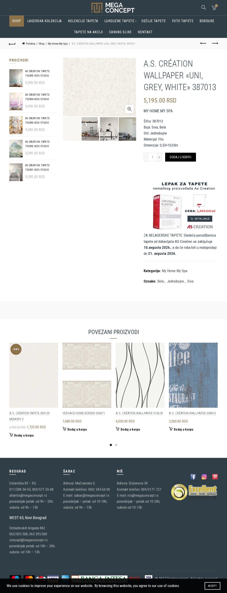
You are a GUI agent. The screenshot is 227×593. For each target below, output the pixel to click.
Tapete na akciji (88, 32)
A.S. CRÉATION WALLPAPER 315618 (139, 413)
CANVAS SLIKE (120, 32)
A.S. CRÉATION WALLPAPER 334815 (192, 413)
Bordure (207, 21)
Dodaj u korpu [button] (24, 435)
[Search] (203, 7)
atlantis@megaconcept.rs (28, 495)
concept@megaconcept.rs (28, 540)
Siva (190, 281)
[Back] (12, 43)
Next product (214, 43)
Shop (16, 21)
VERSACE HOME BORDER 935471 (84, 413)
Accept (212, 585)
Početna (30, 43)
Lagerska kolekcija (44, 21)
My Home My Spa (58, 43)
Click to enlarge (129, 109)
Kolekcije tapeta (83, 21)
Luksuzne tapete (119, 21)
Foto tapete (183, 21)
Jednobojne (175, 281)
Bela (160, 281)
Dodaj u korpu (180, 157)
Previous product (203, 43)
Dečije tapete (153, 21)
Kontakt (145, 32)
